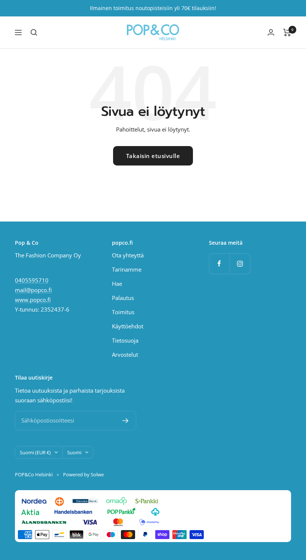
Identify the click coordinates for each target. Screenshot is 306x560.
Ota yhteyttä (128, 255)
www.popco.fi (33, 299)
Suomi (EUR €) (35, 452)
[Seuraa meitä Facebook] (219, 263)
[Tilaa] (125, 420)
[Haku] (34, 32)
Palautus (123, 297)
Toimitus (123, 312)
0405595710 (32, 280)
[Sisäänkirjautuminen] (271, 32)
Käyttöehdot (127, 326)
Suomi (74, 452)
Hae (117, 283)
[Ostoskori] (287, 32)
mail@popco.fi (33, 290)
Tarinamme (126, 269)
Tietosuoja (125, 340)
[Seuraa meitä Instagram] (240, 263)
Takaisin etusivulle (153, 156)
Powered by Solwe (83, 474)
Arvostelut (125, 354)
